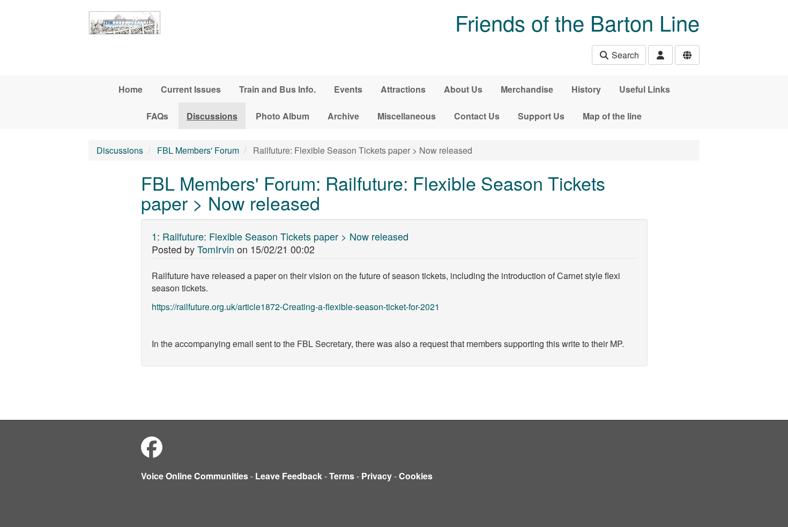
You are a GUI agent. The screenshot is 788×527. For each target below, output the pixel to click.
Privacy (376, 476)
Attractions (403, 89)
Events (348, 89)
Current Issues (191, 89)
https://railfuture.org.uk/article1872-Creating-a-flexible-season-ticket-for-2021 (296, 306)
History (586, 89)
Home (130, 89)
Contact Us (477, 116)
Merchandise (527, 89)
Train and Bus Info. (277, 89)
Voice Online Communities (194, 476)
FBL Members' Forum (198, 150)
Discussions (212, 116)
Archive (343, 116)
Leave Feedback (288, 476)
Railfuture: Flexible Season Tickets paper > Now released (285, 236)
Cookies (416, 476)
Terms (341, 476)
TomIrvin (215, 249)
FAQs (157, 116)
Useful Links (644, 89)
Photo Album (282, 116)
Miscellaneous (406, 116)
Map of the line (612, 116)
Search (624, 55)
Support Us (541, 116)
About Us (463, 89)
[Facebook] (151, 446)
